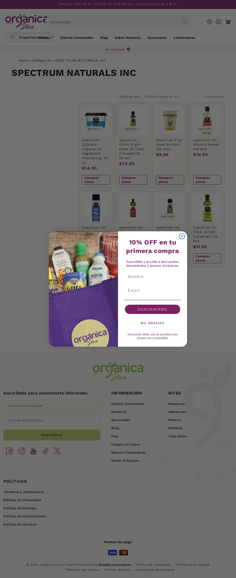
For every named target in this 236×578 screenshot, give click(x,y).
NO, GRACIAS (152, 323)
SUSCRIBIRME (153, 309)
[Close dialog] (182, 236)
